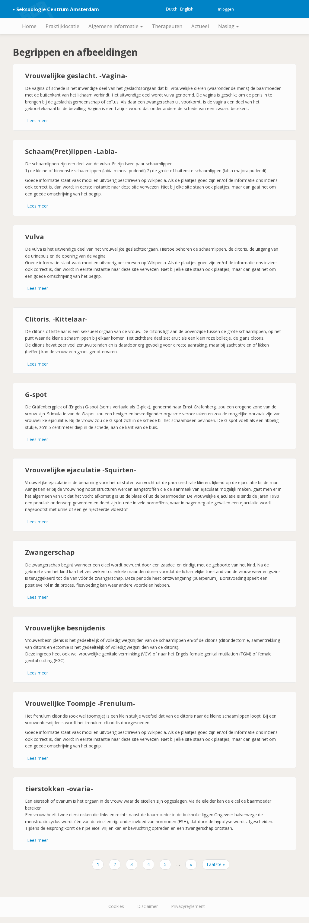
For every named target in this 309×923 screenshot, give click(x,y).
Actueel (200, 26)
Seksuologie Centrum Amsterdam (57, 9)
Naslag (227, 26)
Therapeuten (167, 26)
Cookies (116, 906)
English (186, 9)
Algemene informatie (114, 26)
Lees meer (37, 120)
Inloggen (226, 9)
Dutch (171, 9)
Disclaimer (147, 906)
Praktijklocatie (62, 26)
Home (29, 26)
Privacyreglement (188, 906)
